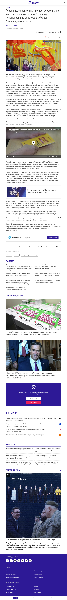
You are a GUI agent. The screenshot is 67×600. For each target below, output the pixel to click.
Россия (8, 7)
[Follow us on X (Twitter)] (11, 560)
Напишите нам (38, 574)
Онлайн (36, 586)
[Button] (40, 32)
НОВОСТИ (10, 444)
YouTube (36, 589)
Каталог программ (11, 574)
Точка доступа (10, 586)
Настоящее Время (14, 132)
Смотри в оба (13, 470)
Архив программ (38, 577)
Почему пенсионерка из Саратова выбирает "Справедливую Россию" (31, 130)
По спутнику (9, 592)
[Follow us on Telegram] (22, 560)
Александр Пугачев (11, 25)
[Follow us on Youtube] (15, 560)
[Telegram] (33, 598)
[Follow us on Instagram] (18, 560)
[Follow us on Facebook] (7, 560)
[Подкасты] (30, 560)
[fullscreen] (59, 156)
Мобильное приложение (41, 571)
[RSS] (26, 560)
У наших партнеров (11, 589)
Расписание (37, 592)
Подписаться (53, 237)
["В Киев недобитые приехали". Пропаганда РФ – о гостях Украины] (33, 505)
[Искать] (51, 598)
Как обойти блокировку (12, 577)
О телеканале (9, 571)
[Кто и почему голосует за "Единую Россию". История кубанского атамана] (16, 192)
